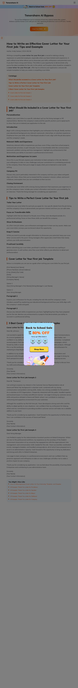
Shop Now (39, 349)
